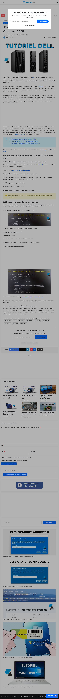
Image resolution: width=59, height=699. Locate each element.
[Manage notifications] (55, 696)
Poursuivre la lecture (29, 25)
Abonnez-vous (43, 21)
